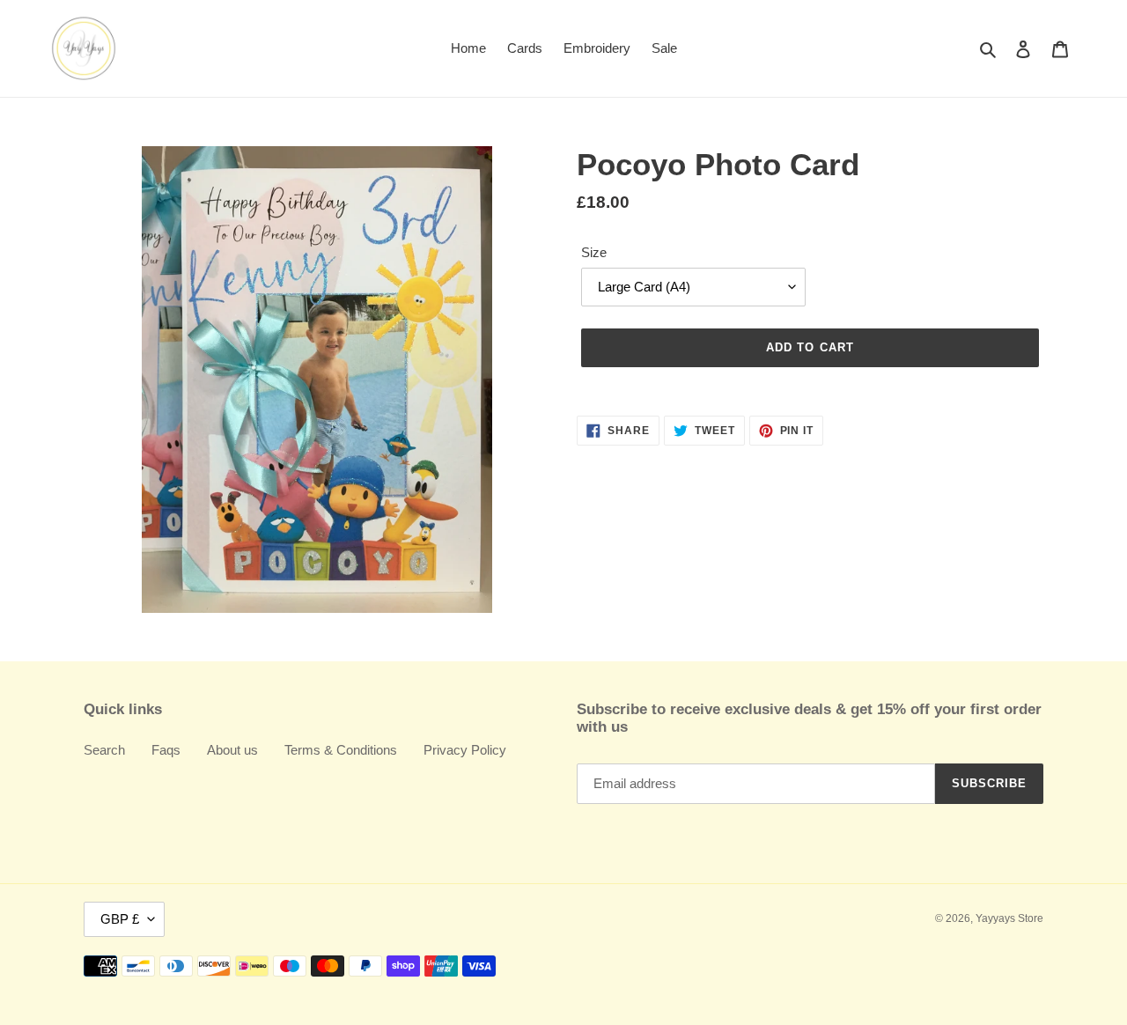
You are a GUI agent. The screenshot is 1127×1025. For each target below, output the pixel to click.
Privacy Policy (465, 749)
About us (232, 749)
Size (594, 252)
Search (104, 749)
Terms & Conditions (340, 749)
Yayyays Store (1009, 918)
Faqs (165, 749)
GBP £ (119, 918)
